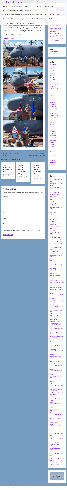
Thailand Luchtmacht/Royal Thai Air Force (56, 414)
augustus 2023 (53, 144)
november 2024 (54, 111)
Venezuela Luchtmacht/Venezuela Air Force (56, 439)
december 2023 (53, 135)
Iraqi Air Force (53, 298)
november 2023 (54, 138)
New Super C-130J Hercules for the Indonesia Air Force (16, 6)
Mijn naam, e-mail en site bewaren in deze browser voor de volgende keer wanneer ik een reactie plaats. (22, 231)
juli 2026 (52, 66)
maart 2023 (52, 155)
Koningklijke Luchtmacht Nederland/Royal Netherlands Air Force (56, 323)
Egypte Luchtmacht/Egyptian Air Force (56, 247)
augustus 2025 (53, 91)
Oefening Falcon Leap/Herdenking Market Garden (56, 356)
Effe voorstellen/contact (56, 243)
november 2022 (54, 164)
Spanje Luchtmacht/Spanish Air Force (56, 403)
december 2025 (54, 82)
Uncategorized (20, 147)
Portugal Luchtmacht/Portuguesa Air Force (57, 385)
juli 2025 (52, 93)
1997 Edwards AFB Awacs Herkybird (43, 6)
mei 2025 (52, 97)
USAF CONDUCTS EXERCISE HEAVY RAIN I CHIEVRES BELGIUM (18, 23)
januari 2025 (53, 106)
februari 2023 (53, 158)
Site (4, 223)
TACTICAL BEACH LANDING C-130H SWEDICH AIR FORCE (56, 35)
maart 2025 (52, 102)
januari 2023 (53, 160)
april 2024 (52, 126)
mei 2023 (52, 151)
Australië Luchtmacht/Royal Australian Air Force (54, 192)
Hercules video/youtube (56, 287)
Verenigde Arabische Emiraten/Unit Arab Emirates (55, 444)
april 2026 (52, 73)
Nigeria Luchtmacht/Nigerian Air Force (56, 345)
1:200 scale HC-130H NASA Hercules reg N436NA (15, 19)
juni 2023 (52, 149)
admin (9, 175)
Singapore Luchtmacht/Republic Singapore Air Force (55, 398)
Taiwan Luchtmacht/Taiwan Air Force (56, 409)
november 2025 (54, 84)
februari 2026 (53, 77)
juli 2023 (52, 146)
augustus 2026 (53, 64)
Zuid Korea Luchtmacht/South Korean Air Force (56, 459)
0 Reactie (7, 177)
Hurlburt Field (26, 37)
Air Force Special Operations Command (13, 37)
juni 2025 (52, 95)
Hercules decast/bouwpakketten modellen (55, 275)
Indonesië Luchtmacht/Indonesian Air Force (57, 295)
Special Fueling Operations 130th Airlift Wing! (22, 169)
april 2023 (52, 153)
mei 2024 (52, 124)
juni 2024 (52, 122)
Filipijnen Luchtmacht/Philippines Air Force (56, 255)
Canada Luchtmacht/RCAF (56, 217)
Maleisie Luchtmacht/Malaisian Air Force (56, 328)
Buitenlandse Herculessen (56, 214)
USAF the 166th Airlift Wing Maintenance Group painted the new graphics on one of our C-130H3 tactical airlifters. (31, 14)
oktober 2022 (53, 167)
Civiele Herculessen (55, 219)
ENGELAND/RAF (54, 251)
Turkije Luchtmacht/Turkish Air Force (56, 426)
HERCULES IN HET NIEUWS (57, 282)
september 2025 (54, 88)
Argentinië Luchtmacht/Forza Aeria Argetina (56, 187)
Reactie (5, 196)
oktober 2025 (53, 86)
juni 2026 (52, 68)
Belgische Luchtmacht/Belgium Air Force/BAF (56, 203)
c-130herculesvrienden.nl (15, 2)
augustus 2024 (53, 117)
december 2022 (54, 162)
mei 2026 (52, 71)
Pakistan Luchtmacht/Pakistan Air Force (56, 370)
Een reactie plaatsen (31, 147)
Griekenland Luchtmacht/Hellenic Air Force (56, 270)
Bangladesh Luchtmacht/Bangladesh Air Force (56, 198)
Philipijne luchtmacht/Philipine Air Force (56, 376)
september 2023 (54, 142)
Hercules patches (54, 285)
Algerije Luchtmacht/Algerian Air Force (56, 179)
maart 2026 (52, 75)
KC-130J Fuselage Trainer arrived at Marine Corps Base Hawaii (56, 29)
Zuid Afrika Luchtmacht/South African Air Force (56, 453)
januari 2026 (53, 79)
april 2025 (52, 100)
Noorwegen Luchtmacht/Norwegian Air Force (57, 350)
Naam (5, 213)
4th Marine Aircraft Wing (33, 154)
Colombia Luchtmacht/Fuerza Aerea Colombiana (56, 223)
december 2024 (54, 109)
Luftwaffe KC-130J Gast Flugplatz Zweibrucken (43, 19)
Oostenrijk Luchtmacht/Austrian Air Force (56, 365)
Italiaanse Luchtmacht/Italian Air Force (55, 306)
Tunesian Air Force (54, 422)
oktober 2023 (53, 140)
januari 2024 (53, 133)
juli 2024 (52, 120)
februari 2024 (53, 131)
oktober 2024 (53, 113)
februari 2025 (53, 104)
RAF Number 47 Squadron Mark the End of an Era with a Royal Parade (19, 10)
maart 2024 (52, 129)
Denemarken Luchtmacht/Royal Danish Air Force (56, 232)
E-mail (5, 218)
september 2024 (54, 115)
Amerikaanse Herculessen (11, 147)
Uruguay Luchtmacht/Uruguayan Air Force (56, 433)
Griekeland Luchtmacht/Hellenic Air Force (56, 264)
